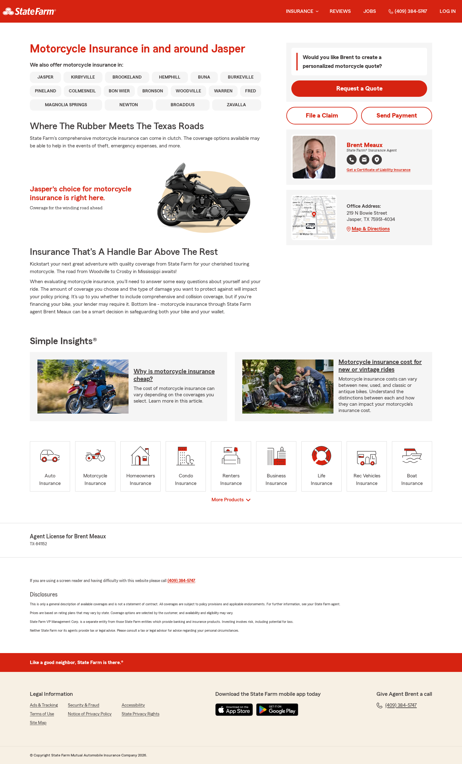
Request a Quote (359, 88)
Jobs (369, 11)
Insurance (299, 11)
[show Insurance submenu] (315, 11)
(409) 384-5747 (411, 11)
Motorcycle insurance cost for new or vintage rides (380, 366)
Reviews (340, 11)
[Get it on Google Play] (277, 709)
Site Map (38, 723)
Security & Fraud (83, 705)
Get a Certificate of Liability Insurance (378, 170)
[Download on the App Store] (234, 709)
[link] (29, 11)
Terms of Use (42, 714)
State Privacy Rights (140, 714)
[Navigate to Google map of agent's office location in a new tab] (377, 160)
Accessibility (133, 705)
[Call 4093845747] (352, 160)
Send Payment (397, 116)
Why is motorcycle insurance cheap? (174, 375)
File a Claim (322, 116)
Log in (448, 11)
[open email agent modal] (364, 160)
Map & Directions (371, 228)
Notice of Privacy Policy (90, 714)
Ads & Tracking (44, 705)
